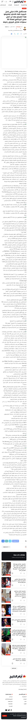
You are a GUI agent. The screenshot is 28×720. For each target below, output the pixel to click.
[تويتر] (9, 710)
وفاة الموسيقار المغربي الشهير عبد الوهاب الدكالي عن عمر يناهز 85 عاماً (19, 580)
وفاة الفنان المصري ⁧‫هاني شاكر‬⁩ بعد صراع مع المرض (19, 620)
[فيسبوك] (11, 710)
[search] (13, 1)
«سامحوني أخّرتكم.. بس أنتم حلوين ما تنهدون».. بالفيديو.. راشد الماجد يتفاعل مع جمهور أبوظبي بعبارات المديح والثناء (19, 608)
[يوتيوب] (6, 710)
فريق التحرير (18, 27)
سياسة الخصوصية (21, 715)
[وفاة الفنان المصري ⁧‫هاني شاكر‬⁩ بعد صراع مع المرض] (6, 622)
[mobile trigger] (3, 1)
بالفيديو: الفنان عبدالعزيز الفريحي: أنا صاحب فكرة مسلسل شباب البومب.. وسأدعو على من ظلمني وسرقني (20, 594)
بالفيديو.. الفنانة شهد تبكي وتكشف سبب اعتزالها (19, 659)
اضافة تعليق (12, 27)
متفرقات (24, 8)
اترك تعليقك (5, 547)
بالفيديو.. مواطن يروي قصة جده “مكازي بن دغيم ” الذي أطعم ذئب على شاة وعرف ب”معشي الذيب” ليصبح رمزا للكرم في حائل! (19, 567)
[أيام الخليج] (20, 1)
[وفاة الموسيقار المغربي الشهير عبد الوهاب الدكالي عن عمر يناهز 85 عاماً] (6, 582)
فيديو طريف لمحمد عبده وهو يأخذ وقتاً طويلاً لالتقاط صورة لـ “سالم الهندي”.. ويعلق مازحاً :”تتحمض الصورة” (19, 647)
